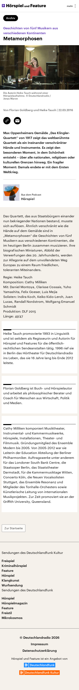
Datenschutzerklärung (39, 650)
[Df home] (39, 666)
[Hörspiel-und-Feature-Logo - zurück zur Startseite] (24, 6)
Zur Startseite (13, 528)
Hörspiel (8, 575)
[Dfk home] (39, 674)
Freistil (7, 613)
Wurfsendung (12, 585)
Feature (7, 570)
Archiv (10, 18)
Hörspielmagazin (15, 603)
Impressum (39, 644)
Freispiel (8, 561)
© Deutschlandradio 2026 (39, 637)
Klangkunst (10, 580)
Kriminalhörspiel (14, 566)
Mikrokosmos (12, 618)
